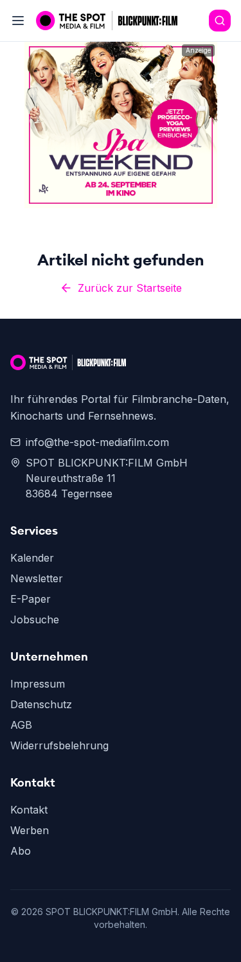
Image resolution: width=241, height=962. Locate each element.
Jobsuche (34, 619)
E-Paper (30, 598)
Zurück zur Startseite (130, 287)
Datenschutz (41, 704)
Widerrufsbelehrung (59, 745)
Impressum (37, 683)
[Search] (220, 20)
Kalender (32, 557)
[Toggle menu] (18, 20)
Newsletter (36, 578)
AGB (21, 724)
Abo (20, 850)
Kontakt (29, 809)
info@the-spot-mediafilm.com (97, 442)
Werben (29, 830)
